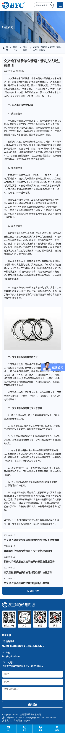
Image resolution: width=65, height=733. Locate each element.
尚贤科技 (17, 720)
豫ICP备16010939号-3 (13, 717)
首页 (7, 48)
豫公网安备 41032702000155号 (41, 717)
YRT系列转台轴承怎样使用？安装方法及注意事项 (35, 519)
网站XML (27, 720)
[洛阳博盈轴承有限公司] (13, 5)
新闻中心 (15, 48)
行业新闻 (25, 48)
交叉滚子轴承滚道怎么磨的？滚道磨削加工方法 (34, 524)
